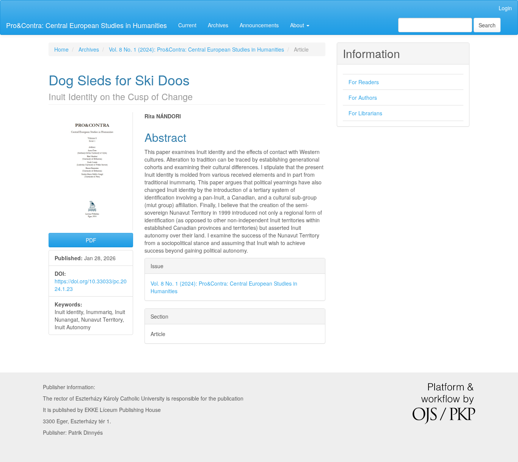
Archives (218, 25)
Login (505, 8)
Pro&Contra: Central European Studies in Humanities (86, 25)
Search (487, 25)
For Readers (363, 82)
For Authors (362, 97)
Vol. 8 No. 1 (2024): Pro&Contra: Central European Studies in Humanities (196, 49)
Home (61, 49)
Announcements (259, 25)
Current (187, 25)
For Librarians (365, 113)
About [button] (298, 25)
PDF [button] (91, 240)
